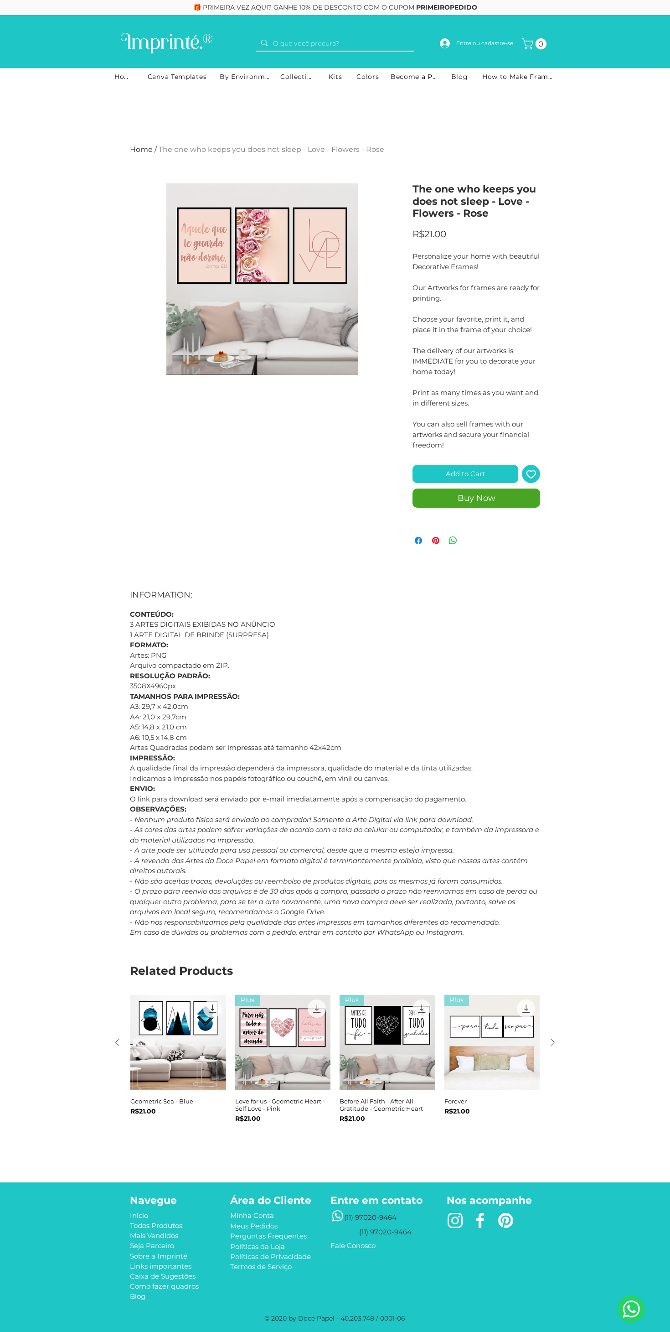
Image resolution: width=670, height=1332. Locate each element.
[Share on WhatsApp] (453, 540)
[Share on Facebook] (418, 540)
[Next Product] (552, 1042)
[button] (535, 43)
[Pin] (505, 1220)
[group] (335, 1074)
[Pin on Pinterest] (435, 540)
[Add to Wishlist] (531, 474)
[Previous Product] (117, 1042)
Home (141, 149)
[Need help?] (631, 1309)
